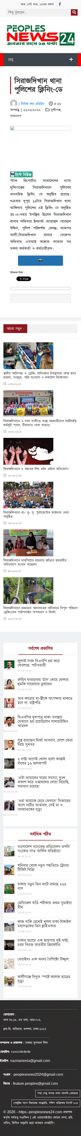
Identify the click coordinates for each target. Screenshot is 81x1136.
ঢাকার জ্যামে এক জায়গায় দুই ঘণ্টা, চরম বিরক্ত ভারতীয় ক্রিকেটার (43, 942)
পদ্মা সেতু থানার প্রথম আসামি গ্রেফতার (57, 1093)
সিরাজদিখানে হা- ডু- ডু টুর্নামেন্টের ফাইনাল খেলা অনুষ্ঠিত (36, 515)
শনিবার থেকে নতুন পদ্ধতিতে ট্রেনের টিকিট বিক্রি (43, 867)
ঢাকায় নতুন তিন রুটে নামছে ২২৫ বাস (42, 886)
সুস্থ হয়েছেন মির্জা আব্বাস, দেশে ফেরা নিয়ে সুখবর (45, 742)
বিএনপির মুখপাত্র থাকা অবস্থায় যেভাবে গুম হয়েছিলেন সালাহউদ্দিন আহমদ (43, 721)
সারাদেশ (15, 116)
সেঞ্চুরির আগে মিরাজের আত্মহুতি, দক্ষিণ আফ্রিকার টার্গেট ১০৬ (46, 1103)
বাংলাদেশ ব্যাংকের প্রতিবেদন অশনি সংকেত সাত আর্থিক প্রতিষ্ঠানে (44, 849)
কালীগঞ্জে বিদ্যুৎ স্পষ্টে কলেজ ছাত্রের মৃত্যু (44, 979)
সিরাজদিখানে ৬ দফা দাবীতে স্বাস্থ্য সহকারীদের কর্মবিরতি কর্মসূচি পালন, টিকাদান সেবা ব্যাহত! (39, 423)
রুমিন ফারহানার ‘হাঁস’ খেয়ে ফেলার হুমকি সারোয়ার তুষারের (43, 682)
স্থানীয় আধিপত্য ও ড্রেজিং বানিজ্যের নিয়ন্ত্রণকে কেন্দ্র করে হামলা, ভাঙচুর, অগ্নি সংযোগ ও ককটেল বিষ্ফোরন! (39, 375)
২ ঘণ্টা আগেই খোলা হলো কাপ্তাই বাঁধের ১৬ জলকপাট (41, 761)
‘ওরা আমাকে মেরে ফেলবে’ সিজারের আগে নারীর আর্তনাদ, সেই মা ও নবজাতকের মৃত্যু (44, 805)
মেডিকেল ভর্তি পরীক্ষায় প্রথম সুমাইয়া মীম (45, 905)
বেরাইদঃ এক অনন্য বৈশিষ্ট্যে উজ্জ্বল (43, 959)
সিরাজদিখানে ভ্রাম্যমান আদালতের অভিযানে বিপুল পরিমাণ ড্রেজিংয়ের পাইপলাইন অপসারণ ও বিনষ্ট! (40, 610)
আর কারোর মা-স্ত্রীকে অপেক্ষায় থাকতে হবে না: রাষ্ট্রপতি (45, 700)
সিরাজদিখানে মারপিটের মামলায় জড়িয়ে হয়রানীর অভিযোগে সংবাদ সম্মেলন (34, 563)
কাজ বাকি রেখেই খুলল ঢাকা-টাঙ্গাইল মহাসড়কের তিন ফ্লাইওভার (44, 924)
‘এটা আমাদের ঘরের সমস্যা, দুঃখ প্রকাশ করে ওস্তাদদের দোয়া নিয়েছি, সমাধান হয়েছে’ (43, 782)
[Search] (74, 12)
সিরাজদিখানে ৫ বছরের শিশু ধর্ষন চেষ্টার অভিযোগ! (36, 469)
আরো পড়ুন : (15, 328)
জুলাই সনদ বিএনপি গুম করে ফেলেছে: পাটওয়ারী (39, 663)
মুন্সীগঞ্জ (56, 110)
